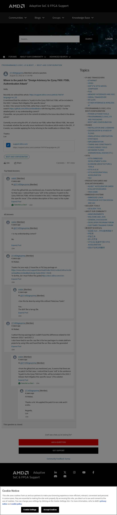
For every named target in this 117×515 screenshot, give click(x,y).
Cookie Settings (30, 510)
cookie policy (16, 504)
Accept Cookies (50, 510)
